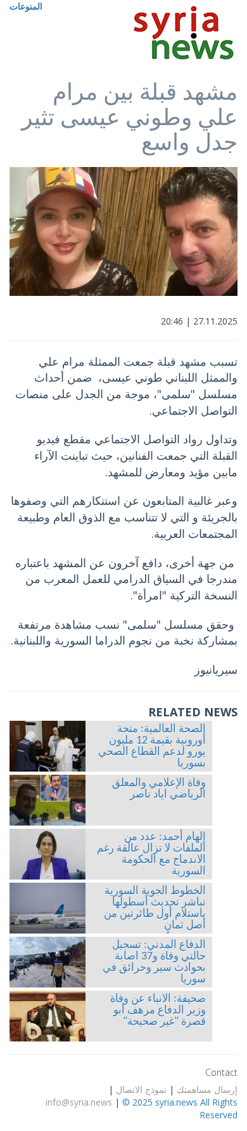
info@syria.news (79, 1102)
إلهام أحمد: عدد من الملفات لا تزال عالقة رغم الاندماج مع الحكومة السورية (151, 855)
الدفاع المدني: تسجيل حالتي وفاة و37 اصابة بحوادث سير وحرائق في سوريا (154, 963)
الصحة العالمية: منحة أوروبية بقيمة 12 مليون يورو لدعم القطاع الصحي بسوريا (152, 747)
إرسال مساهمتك (207, 1089)
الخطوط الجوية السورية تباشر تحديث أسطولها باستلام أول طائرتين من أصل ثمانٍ (155, 909)
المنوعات (26, 6)
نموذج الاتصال (141, 1089)
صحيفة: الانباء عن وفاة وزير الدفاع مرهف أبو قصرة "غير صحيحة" (158, 1011)
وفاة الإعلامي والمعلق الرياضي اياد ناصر (159, 789)
